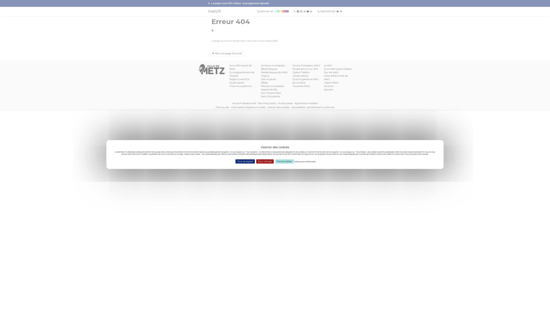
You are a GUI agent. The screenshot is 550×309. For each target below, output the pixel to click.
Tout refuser (265, 161)
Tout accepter (245, 161)
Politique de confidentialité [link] (305, 162)
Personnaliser (284, 161)
